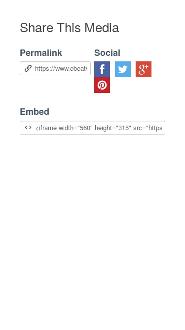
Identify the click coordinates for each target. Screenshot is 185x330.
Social (107, 53)
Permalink (41, 53)
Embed (34, 111)
